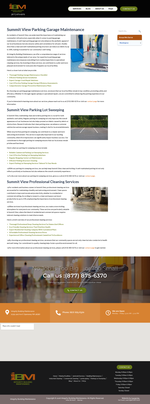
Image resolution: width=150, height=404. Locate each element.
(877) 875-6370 (18, 14)
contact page (92, 101)
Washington (124, 43)
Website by (131, 398)
